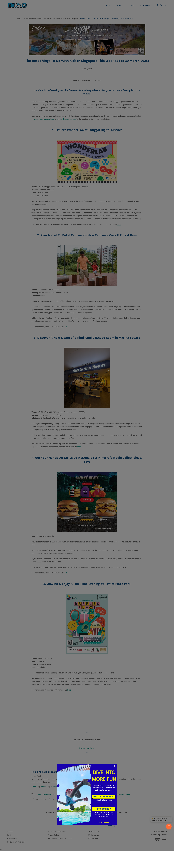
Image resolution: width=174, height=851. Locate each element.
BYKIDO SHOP (104, 809)
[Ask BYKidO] (169, 826)
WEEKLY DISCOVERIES (103, 796)
